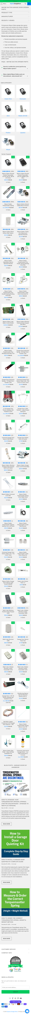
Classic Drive (8, 92)
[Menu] (1, 3)
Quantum (22, 126)
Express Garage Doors (12, 1011)
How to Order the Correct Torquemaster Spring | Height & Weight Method (14, 920)
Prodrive (8, 126)
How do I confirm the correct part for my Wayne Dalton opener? (14, 67)
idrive (8, 109)
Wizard (8, 143)
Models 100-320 (22, 109)
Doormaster (22, 92)
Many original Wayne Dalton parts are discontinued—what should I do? (14, 75)
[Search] (25, 3)
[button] (27, 1011)
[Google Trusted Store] (15, 974)
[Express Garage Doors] (15, 3)
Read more (7, 824)
